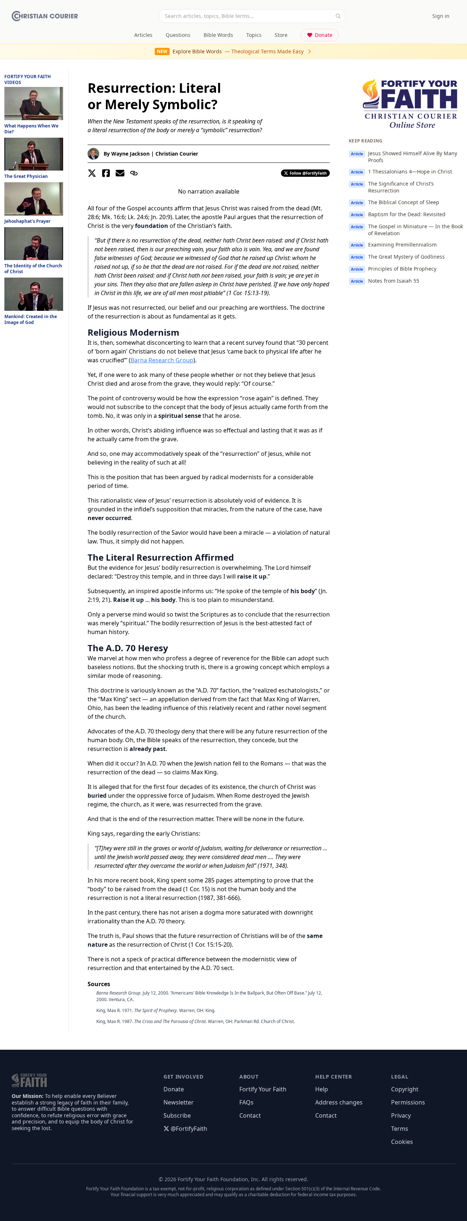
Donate (323, 34)
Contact (250, 1115)
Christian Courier (176, 153)
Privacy (401, 1115)
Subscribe (177, 1115)
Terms (399, 1129)
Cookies (402, 1142)
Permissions (408, 1102)
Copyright (404, 1089)
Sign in (440, 15)
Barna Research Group (162, 360)
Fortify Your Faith (262, 1089)
